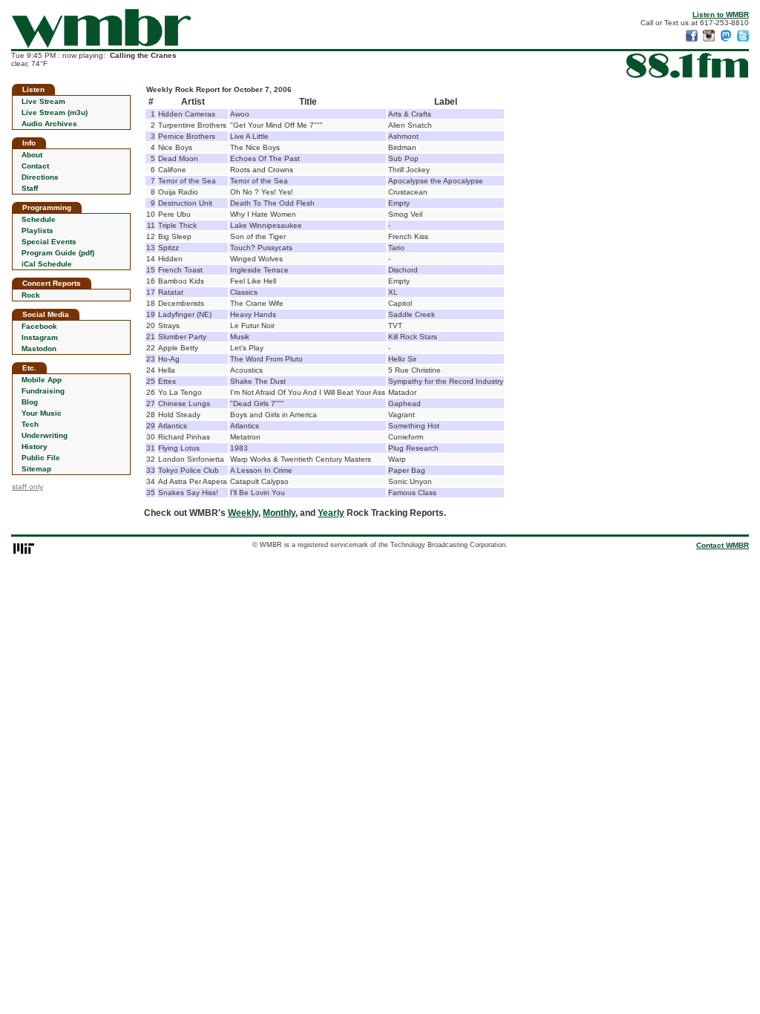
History (35, 446)
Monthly (279, 513)
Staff (30, 188)
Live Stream (43, 101)
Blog (30, 402)
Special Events (49, 242)
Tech (30, 424)
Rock (31, 295)
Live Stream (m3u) (55, 112)
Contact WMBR (722, 545)
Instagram (40, 337)
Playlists (37, 230)
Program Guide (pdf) (58, 253)
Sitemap (36, 469)
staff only (27, 487)
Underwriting (45, 435)
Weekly (243, 513)
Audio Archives (49, 124)
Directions (40, 177)
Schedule (39, 219)
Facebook (39, 326)
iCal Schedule (47, 264)
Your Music (42, 413)
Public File (41, 458)
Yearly (331, 513)
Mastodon (39, 348)
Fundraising (43, 391)
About (32, 155)
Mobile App (42, 380)
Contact (35, 166)
